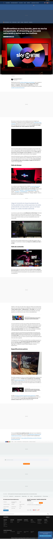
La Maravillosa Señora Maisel (30, 190)
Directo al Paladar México (26, 532)
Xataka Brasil (5, 532)
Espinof (18, 522)
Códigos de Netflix (24, 496)
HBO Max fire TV (11, 496)
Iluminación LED (14, 506)
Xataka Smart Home (5, 525)
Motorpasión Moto (33, 522)
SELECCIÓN (21, 2)
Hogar (20, 501)
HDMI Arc (31, 496)
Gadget (22, 22)
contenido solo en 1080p (20, 379)
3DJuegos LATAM (12, 531)
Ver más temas (6, 510)
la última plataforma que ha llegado (27, 82)
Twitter (49, 2)
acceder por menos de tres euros (17, 87)
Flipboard (44, 2)
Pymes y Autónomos (45, 522)
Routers (5, 508)
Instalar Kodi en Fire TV (18, 496)
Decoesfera (39, 522)
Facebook (9, 36)
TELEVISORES (8, 2)
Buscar (48, 514)
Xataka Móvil (5, 522)
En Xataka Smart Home (27, 388)
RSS (37, 510)
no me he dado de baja (35, 186)
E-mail (13, 36)
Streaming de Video (26, 441)
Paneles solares (14, 22)
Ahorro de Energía (6, 506)
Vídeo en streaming (32, 441)
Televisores (5, 501)
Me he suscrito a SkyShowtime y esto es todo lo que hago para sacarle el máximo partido (32, 318)
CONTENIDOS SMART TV (14, 2)
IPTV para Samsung (45, 496)
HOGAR (25, 2)
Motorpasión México (32, 532)
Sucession (17, 191)
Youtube (47, 2)
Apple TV (19, 22)
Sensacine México (19, 531)
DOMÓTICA (28, 2)
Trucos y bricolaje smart (21, 505)
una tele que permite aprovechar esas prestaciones (25, 395)
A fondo (15, 441)
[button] (18, 78)
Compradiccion (39, 523)
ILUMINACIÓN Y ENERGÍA (35, 2)
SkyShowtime (20, 441)
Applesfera (5, 523)
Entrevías (22, 190)
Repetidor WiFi (26, 22)
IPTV (28, 496)
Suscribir (40, 502)
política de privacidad (38, 504)
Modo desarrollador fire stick (38, 496)
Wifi (19, 508)
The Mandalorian (23, 191)
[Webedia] (48, 0)
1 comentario (6, 36)
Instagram (46, 2)
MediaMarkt (30, 22)
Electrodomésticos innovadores (14, 502)
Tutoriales (13, 504)
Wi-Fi (10, 22)
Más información (33, 538)
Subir (47, 517)
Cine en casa (13, 508)
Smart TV (20, 506)
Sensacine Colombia (18, 533)
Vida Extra (11, 522)
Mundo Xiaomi (5, 526)
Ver (26, 463)
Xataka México (5, 531)
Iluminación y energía (6, 504)
